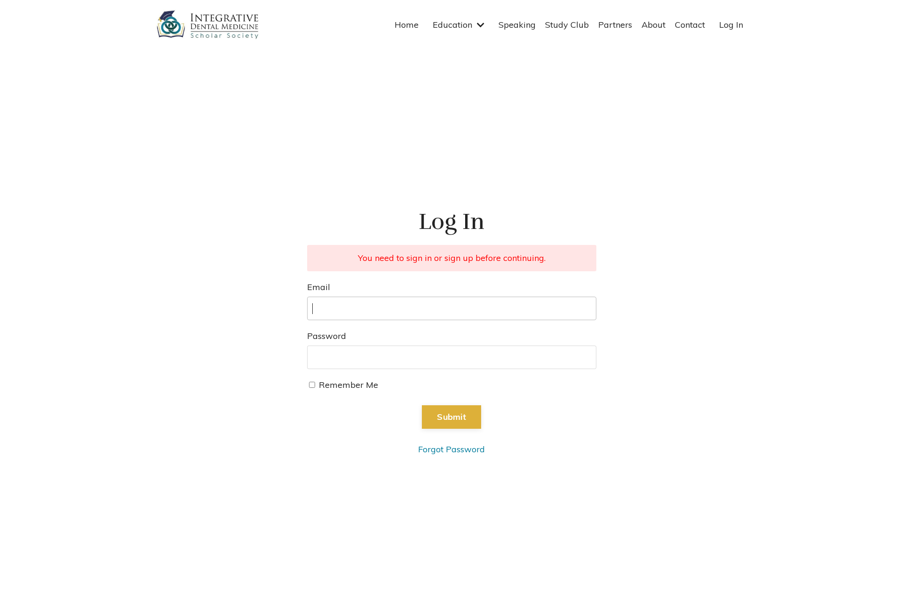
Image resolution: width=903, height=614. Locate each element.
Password (326, 336)
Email (318, 287)
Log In (731, 24)
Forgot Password (451, 449)
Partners (615, 24)
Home (407, 24)
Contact (690, 24)
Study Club (567, 24)
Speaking (517, 24)
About (653, 24)
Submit (451, 416)
